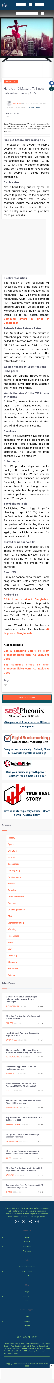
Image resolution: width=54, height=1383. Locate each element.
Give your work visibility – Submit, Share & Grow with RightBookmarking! (26, 751)
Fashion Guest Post (40, 1346)
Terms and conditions (27, 1267)
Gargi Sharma (12, 1141)
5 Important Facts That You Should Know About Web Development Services (24, 1051)
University (12, 955)
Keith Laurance (13, 1057)
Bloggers (27, 1296)
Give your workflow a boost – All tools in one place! (27, 724)
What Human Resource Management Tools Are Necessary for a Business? (22, 1152)
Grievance (27, 1246)
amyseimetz (11, 1074)
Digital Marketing (16, 923)
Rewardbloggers (20, 1364)
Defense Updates (16, 897)
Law (9, 949)
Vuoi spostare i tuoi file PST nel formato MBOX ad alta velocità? (21, 1085)
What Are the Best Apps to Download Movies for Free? (23, 1017)
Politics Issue (14, 877)
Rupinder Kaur (12, 1006)
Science (11, 975)
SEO (10, 916)
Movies (11, 883)
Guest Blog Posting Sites (29, 1351)
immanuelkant (12, 1108)
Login (27, 1317)
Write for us (27, 1251)
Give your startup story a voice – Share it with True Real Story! (27, 812)
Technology (10, 82)
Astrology (12, 890)
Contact (27, 1242)
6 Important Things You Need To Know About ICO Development (23, 1102)
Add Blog (27, 1301)
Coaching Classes (16, 910)
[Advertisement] (27, 247)
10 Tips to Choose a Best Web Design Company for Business (22, 1135)
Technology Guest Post (29, 1344)
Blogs (27, 1292)
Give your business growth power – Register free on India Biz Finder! (27, 774)
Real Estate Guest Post (20, 1346)
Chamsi (9, 1192)
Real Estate (13, 936)
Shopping (12, 962)
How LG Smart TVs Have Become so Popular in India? (22, 1034)
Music (11, 942)
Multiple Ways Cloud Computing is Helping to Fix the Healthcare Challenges (21, 999)
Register (27, 1321)
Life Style (12, 851)
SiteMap (27, 1326)
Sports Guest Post (12, 1348)
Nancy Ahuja (11, 1040)
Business (12, 903)
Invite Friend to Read (27, 698)
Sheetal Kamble (13, 1125)
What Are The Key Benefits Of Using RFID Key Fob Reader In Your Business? (24, 1169)
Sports (11, 844)
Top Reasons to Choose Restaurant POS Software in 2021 (24, 1118)
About (27, 1237)
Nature (11, 857)
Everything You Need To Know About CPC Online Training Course (24, 1186)
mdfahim (17, 103)
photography (14, 870)
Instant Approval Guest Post (32, 1348)
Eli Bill (9, 1091)
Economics (13, 968)
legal (27, 1276)
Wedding (12, 929)
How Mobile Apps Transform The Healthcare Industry (21, 1068)
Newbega (10, 1175)
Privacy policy (27, 1271)
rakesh (9, 1158)
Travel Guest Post (11, 1344)
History (11, 838)
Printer (9, 1023)
